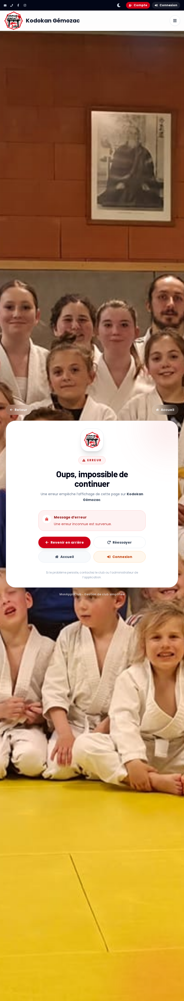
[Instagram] (24, 5)
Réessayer (122, 542)
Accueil (167, 409)
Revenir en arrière (67, 542)
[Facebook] (18, 5)
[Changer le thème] (119, 5)
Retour (21, 409)
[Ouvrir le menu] (175, 20)
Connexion (168, 5)
